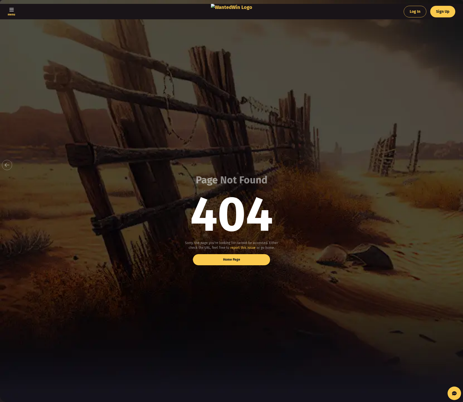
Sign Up (442, 11)
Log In (415, 11)
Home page (231, 260)
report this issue (243, 248)
